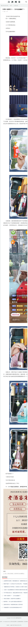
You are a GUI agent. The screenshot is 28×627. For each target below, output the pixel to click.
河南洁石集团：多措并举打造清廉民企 (12, 598)
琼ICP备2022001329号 (17, 625)
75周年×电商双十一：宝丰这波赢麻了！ (12, 595)
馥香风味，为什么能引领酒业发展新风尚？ (13, 601)
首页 (11, 5)
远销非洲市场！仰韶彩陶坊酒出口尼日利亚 (13, 604)
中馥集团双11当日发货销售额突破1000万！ (13, 607)
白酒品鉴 (16, 5)
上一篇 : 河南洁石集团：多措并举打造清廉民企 (13, 573)
